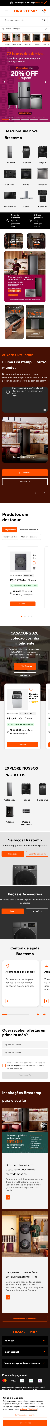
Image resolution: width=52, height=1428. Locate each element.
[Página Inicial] (25, 1332)
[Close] (45, 2)
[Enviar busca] (44, 20)
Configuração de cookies (25, 1415)
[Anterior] (35, 492)
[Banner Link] (25, 84)
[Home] (25, 11)
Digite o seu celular (12, 1052)
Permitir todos (25, 1423)
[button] (27, 1065)
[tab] (6, 119)
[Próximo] (44, 492)
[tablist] (25, 119)
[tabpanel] (25, 581)
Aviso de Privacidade (28, 1409)
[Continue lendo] (8, 1197)
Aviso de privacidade (17, 1066)
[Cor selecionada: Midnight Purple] (34, 563)
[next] (45, 82)
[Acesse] (46, 1001)
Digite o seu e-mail (12, 1045)
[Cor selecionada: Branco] (31, 689)
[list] (6, 11)
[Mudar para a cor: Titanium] (34, 568)
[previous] (4, 82)
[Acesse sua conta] (8, 1001)
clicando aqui (41, 2)
